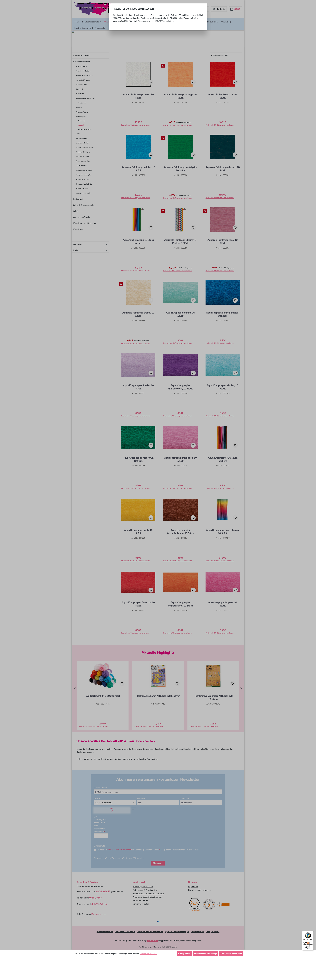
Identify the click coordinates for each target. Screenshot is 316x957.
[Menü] (312, 932)
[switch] (307, 947)
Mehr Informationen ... (148, 954)
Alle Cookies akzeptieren (231, 953)
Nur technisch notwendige (205, 953)
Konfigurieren (184, 953)
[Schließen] (202, 9)
